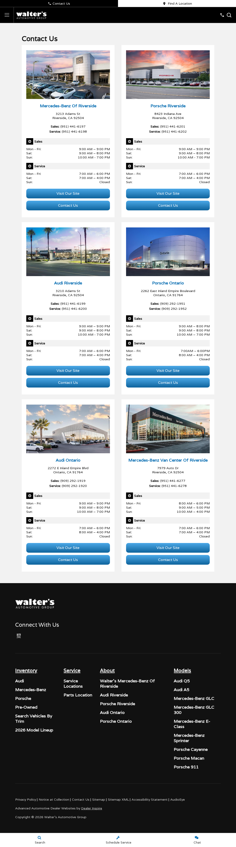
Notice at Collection (54, 799)
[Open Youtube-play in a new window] (18, 635)
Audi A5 (181, 689)
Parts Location (78, 695)
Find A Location (180, 3)
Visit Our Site (68, 193)
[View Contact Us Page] (222, 15)
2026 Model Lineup (34, 730)
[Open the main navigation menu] (7, 15)
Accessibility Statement (150, 799)
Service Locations (73, 683)
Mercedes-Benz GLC (194, 698)
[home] (31, 15)
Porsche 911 (186, 766)
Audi (19, 680)
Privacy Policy (25, 799)
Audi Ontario (112, 712)
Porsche (23, 698)
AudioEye (177, 799)
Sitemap (98, 799)
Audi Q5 (182, 680)
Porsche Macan (189, 758)
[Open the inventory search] (229, 15)
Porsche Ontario (116, 721)
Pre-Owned (26, 707)
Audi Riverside (114, 695)
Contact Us (61, 3)
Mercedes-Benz (30, 689)
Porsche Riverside (117, 703)
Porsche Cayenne (191, 749)
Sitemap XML (118, 799)
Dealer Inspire (91, 808)
